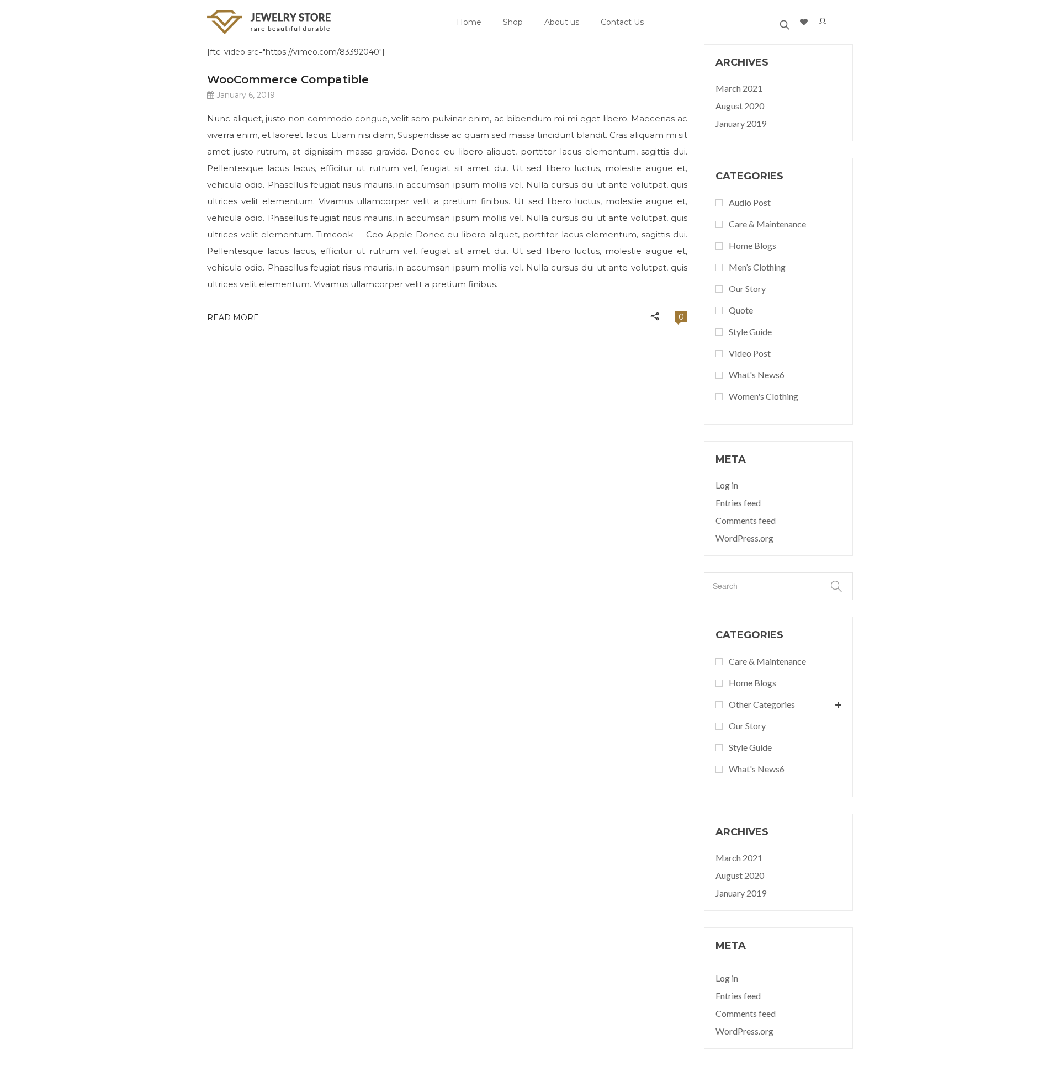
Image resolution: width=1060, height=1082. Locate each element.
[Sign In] (825, 22)
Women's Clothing (763, 396)
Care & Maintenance (767, 224)
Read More (234, 317)
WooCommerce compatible (288, 79)
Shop (513, 22)
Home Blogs (752, 245)
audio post (750, 202)
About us (561, 22)
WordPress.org (744, 538)
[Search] (784, 22)
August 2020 (740, 105)
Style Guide (750, 331)
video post (750, 353)
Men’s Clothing (757, 267)
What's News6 (757, 374)
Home (469, 22)
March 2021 (739, 88)
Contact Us (622, 22)
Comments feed (746, 520)
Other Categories (762, 704)
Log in (727, 485)
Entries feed (738, 502)
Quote (741, 310)
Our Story (747, 288)
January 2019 (741, 123)
